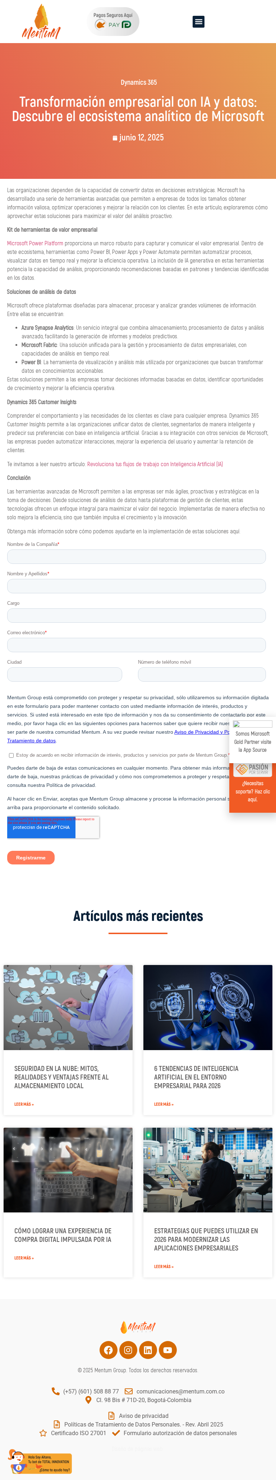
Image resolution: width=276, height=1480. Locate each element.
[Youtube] (168, 1350)
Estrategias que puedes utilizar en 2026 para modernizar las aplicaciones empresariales (206, 1239)
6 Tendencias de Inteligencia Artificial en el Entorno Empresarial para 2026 (196, 1077)
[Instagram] (128, 1350)
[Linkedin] (148, 1350)
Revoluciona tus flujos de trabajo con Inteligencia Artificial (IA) (155, 464)
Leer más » (24, 1104)
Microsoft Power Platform (35, 243)
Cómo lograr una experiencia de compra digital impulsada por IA (62, 1235)
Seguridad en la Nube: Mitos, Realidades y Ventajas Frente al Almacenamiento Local (61, 1077)
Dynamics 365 (139, 82)
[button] (198, 22)
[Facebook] (109, 1350)
